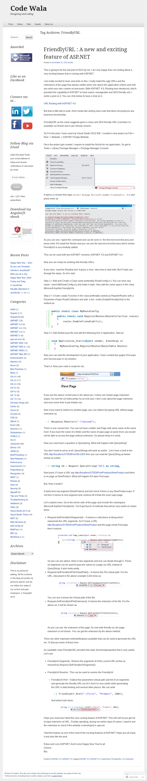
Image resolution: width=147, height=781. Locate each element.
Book (12, 372)
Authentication (16, 357)
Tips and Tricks (17, 495)
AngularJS (15, 316)
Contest (13, 413)
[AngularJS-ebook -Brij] (21, 240)
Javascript (15, 443)
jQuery (13, 447)
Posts (10, 24)
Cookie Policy (57, 776)
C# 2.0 (13, 376)
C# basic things (17, 402)
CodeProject (106, 759)
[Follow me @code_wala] (28, 115)
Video (13, 507)
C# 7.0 (13, 395)
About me (49, 24)
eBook (13, 421)
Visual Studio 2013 (18, 510)
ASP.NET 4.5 (67, 759)
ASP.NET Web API (18, 354)
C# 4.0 (13, 383)
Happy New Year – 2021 (21, 262)
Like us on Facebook (18, 78)
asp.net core (16, 339)
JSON (13, 451)
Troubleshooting (17, 499)
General (14, 428)
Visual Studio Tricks (19, 514)
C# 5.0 (13, 387)
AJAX (12, 309)
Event (13, 424)
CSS (12, 417)
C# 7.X (13, 398)
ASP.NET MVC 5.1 (18, 346)
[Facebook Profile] (16, 128)
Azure (13, 365)
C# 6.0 (13, 391)
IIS (11, 439)
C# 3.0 (13, 380)
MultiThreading (17, 454)
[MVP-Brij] (21, 61)
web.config (15, 525)
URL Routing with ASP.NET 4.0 (60, 103)
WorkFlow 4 (15, 536)
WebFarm (14, 529)
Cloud (13, 410)
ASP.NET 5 (15, 335)
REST (13, 477)
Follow (17, 186)
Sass (12, 484)
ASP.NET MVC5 (17, 350)
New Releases (16, 458)
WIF (12, 533)
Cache (13, 406)
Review (13, 480)
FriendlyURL (116, 759)
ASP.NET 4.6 (16, 331)
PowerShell (15, 469)
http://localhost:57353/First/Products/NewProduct (100, 472)
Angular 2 (14, 313)
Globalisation (16, 432)
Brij (71, 63)
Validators (14, 503)
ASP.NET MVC (16, 342)
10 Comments (128, 759)
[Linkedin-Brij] (16, 115)
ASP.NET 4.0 (56, 759)
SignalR (13, 492)
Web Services (16, 521)
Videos (20, 24)
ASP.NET (14, 320)
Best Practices (16, 369)
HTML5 (13, 436)
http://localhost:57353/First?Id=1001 (67, 454)
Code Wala (28, 8)
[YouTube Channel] (28, 128)
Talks (29, 24)
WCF (12, 518)
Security (14, 488)
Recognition (15, 473)
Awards (38, 24)
